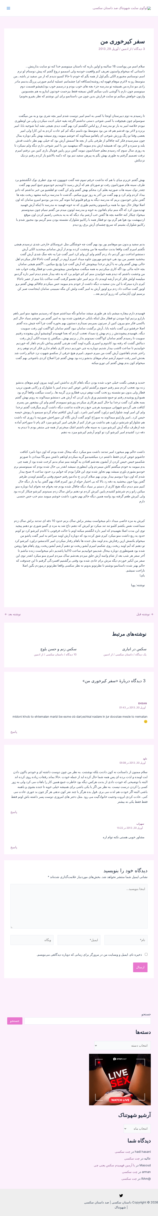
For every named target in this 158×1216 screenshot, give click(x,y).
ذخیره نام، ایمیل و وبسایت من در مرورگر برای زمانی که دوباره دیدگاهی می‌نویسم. (89, 955)
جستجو (146, 1014)
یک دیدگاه (140, 654)
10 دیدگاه (71, 654)
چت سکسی (122, 1152)
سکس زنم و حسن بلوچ (58, 649)
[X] (121, 1195)
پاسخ (13, 732)
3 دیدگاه (139, 49)
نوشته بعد (13, 614)
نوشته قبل (144, 614)
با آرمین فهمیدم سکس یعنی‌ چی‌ (114, 1165)
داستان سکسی (124, 654)
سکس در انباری (134, 649)
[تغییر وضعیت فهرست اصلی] (8, 8)
